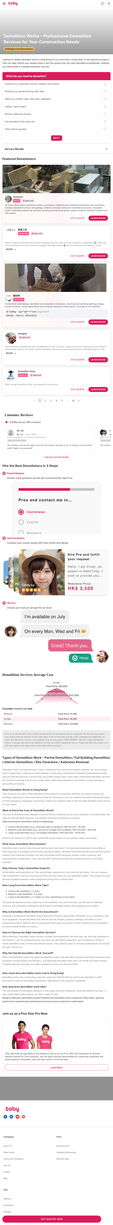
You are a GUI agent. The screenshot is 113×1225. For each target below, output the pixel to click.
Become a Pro (62, 1146)
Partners (7, 1199)
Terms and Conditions (14, 1159)
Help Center (9, 1152)
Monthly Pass (62, 1159)
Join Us (7, 1165)
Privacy (7, 1172)
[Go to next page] (79, 400)
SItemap (7, 1212)
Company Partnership (66, 1152)
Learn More (56, 1067)
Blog (6, 1178)
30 (73, 400)
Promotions (9, 1205)
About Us (8, 1146)
